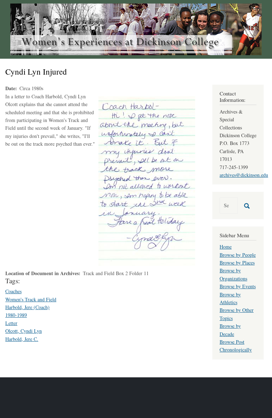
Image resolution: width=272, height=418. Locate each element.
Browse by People (238, 254)
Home (226, 246)
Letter (11, 323)
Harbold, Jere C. (21, 339)
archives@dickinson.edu (244, 175)
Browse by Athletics (230, 298)
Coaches (13, 291)
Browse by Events (238, 286)
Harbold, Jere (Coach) (27, 307)
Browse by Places (237, 262)
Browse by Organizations (233, 274)
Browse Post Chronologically (236, 345)
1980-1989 (16, 315)
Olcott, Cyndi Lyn (23, 330)
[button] (146, 180)
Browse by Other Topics (237, 314)
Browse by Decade (230, 330)
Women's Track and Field (30, 299)
